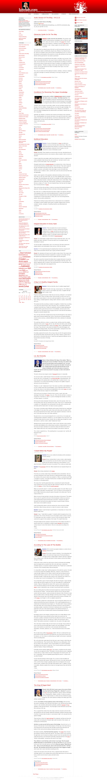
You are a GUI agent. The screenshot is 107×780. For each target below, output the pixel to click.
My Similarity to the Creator (24, 144)
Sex (19, 170)
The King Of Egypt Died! (42, 685)
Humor (20, 104)
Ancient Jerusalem (22, 48)
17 (21, 298)
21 (28, 298)
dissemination (50, 632)
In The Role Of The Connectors (40, 534)
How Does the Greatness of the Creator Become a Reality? (24, 220)
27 (26, 299)
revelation (21, 276)
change (20, 257)
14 (28, 296)
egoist (26, 261)
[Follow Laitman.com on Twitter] (76, 22)
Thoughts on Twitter (23, 196)
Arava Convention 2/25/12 (41, 435)
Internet (20, 109)
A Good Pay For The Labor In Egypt (41, 762)
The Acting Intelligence (79, 93)
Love (20, 127)
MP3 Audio (42, 23)
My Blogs (64, 14)
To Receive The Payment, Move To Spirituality (43, 440)
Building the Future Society (80, 60)
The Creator (21, 192)
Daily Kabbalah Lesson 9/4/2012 (46, 77)
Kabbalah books (58, 96)
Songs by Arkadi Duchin (23, 175)
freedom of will (28, 262)
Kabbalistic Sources (23, 120)
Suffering (20, 186)
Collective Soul (22, 62)
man (23, 270)
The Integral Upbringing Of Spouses (41, 346)
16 (19, 298)
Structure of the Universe (24, 184)
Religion (20, 167)
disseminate (42, 466)
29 (29, 299)
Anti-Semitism (21, 50)
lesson (26, 268)
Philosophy (21, 156)
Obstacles (44, 38)
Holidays (20, 102)
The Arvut (76, 94)
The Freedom (77, 107)
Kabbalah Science (78, 139)
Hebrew (20, 99)
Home (29, 14)
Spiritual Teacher (22, 177)
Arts (19, 51)
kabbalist (21, 268)
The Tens (20, 194)
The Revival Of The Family (39, 345)
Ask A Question (55, 14)
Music (20, 137)
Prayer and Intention (23, 160)
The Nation (77, 113)
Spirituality (21, 181)
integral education (50, 164)
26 (24, 299)
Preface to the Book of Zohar (80, 84)
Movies (20, 136)
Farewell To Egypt (38, 765)
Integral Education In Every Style (40, 213)
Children (20, 60)
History (20, 100)
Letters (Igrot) (77, 76)
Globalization (21, 92)
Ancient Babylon (22, 46)
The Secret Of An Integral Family (40, 348)
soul (20, 278)
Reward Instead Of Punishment (40, 84)
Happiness (21, 95)
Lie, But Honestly (40, 356)
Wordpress (56, 777)
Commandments (22, 64)
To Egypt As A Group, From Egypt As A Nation (43, 128)
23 (19, 299)
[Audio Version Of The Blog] (76, 17)
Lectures (20, 125)
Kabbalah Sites (45, 14)
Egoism (20, 81)
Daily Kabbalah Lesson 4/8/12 (47, 670)
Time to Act (77, 128)
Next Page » (36, 774)
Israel (20, 111)
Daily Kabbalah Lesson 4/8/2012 (46, 124)
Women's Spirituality (23, 206)
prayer (65, 389)
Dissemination (22, 76)
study (27, 280)
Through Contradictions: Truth (40, 441)
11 (22, 296)
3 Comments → (59, 87)
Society (20, 172)
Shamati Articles (78, 89)
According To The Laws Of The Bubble (47, 545)
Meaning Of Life (22, 134)
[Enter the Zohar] (81, 48)
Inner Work (21, 106)
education (60, 523)
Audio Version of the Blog (24, 53)
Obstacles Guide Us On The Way (45, 34)
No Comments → (55, 219)
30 (19, 301)
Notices (20, 153)
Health (20, 97)
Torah (20, 198)
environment (21, 262)
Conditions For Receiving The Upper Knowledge (50, 92)
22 (29, 298)
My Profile (36, 14)
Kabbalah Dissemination (24, 115)
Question (22, 275)
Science (20, 168)
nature (24, 272)
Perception (21, 154)
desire (21, 261)
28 (28, 299)
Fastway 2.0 (62, 777)
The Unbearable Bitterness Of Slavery (41, 764)
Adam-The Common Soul (24, 44)
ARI (19, 253)
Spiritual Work (21, 179)
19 (24, 298)
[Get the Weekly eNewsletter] (76, 20)
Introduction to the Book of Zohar (81, 71)
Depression (21, 74)
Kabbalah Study (22, 118)
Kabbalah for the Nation (23, 116)
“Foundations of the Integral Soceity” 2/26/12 (45, 267)
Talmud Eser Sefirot (78, 91)
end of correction (54, 486)
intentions (44, 550)
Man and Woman (22, 130)
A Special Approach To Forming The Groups (42, 214)
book (26, 255)
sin (26, 276)
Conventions (21, 67)
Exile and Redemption (79, 62)
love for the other (55, 378)
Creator (22, 259)
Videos (20, 203)
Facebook (21, 86)
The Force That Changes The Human (41, 674)
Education (21, 79)
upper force (24, 284)
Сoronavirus (21, 213)
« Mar (20, 302)
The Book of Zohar (78, 96)
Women (20, 205)
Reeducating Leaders (39, 274)
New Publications (22, 149)
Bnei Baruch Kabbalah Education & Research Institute (24, 21)
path (28, 272)
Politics (20, 158)
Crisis (20, 33)
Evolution (21, 85)
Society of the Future (23, 174)
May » (23, 302)
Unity (20, 199)
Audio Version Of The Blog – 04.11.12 (47, 17)
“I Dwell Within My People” (43, 451)
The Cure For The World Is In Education (42, 677)
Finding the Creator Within (80, 64)
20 (26, 298)
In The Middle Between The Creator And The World (44, 535)
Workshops (21, 208)
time (26, 283)
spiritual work (22, 280)
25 (22, 299)
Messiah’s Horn (78, 81)
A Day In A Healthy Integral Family (46, 282)
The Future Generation (79, 108)
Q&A (20, 161)
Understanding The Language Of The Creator (43, 81)
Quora (20, 163)
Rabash (20, 165)
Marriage (20, 132)
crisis (51, 649)
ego (64, 43)
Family (20, 88)
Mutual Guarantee (22, 139)
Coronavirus (21, 69)
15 (29, 296)
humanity (24, 264)
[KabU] (81, 33)
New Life (20, 147)
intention (28, 264)
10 (21, 296)
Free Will (20, 90)
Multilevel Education (41, 139)
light (29, 268)
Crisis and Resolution (74, 14)
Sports (20, 182)
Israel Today (21, 31)
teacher (23, 283)
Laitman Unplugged (23, 122)
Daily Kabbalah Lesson (23, 72)
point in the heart (50, 718)
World (20, 210)
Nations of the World (23, 146)
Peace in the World (78, 83)
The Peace (77, 115)
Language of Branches (23, 123)
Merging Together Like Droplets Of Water (42, 131)
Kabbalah (77, 136)
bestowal (22, 255)
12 (24, 296)
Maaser (20, 129)
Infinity (40, 486)
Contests (20, 65)
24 (21, 299)
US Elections (21, 201)
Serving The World (38, 537)
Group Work (21, 93)
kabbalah (25, 266)
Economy (21, 35)
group (20, 264)
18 (22, 298)
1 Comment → (61, 134)
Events (20, 83)
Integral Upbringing (22, 36)
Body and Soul (22, 57)
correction (26, 257)
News (20, 151)
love (68, 704)
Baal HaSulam (22, 55)
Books (20, 58)
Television (21, 191)
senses (24, 276)
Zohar (20, 212)
